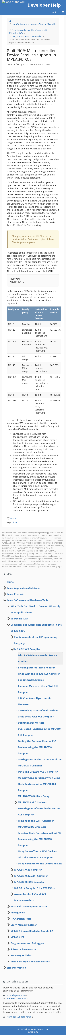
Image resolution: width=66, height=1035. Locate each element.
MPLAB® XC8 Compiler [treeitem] (27, 649)
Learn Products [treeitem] (15, 594)
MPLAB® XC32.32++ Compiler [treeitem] (31, 875)
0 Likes (13, 518)
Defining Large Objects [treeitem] (31, 722)
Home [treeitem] (10, 581)
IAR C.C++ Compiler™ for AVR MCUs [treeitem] (34, 888)
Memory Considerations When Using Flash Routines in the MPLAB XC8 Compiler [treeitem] (39, 784)
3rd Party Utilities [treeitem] (21, 955)
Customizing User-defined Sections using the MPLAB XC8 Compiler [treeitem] (38, 713)
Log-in (54, 12)
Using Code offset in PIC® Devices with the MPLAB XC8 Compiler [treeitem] (37, 854)
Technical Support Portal (18, 1016)
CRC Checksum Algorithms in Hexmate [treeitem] (34, 701)
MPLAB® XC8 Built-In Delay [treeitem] (33, 796)
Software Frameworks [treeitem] (23, 949)
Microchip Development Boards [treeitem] (29, 906)
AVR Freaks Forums (16, 998)
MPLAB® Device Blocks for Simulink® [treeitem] (32, 930)
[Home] (10, 21)
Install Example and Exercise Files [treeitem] (30, 961)
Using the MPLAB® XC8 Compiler (27, 36)
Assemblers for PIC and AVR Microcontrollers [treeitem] (30, 897)
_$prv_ (15, 522)
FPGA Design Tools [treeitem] (21, 918)
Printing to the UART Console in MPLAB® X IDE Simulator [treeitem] (36, 823)
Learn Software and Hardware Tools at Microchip (34, 24)
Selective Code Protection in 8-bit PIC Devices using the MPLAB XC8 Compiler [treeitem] (39, 839)
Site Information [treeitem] (16, 967)
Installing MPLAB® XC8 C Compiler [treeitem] (38, 771)
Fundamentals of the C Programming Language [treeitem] (35, 640)
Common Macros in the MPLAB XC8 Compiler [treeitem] (38, 689)
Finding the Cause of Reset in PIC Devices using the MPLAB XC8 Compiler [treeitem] (37, 747)
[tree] (33, 582)
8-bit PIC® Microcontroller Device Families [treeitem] (37, 658)
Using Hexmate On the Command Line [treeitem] (40, 863)
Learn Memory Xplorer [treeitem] (24, 924)
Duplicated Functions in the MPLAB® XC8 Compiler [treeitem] (39, 731)
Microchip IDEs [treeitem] (19, 618)
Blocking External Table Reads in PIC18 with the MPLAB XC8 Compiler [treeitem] (39, 670)
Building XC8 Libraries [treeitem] (31, 679)
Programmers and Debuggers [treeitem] (27, 943)
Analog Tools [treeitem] (18, 912)
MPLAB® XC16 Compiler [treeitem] (28, 869)
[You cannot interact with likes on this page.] (8, 518)
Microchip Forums (15, 995)
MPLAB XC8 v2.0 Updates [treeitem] (32, 802)
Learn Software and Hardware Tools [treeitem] (27, 600)
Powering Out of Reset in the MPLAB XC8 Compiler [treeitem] (39, 811)
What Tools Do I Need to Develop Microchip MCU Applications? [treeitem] (35, 609)
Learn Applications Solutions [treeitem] (23, 587)
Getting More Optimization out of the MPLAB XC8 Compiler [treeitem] (40, 762)
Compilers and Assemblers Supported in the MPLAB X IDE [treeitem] (36, 627)
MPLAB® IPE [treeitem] (17, 937)
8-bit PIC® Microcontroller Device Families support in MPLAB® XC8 (29, 41)
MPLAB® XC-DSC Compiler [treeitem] (29, 881)
